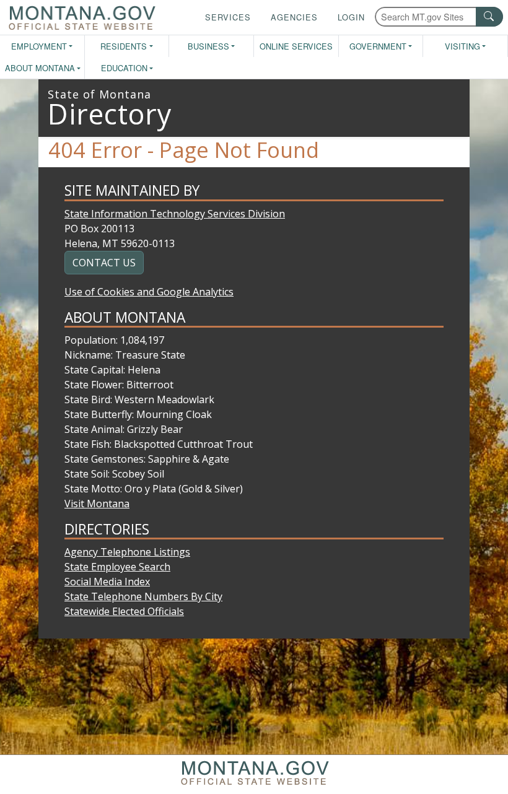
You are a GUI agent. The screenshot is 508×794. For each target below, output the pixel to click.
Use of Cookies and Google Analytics (149, 292)
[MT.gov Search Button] (489, 17)
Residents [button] (123, 46)
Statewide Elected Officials (124, 611)
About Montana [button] (40, 68)
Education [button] (124, 68)
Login (351, 17)
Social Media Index (107, 581)
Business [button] (208, 46)
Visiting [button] (462, 46)
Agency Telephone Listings (127, 552)
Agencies (294, 17)
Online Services (296, 46)
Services (228, 17)
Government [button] (377, 46)
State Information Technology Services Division (174, 213)
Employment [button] (39, 46)
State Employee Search (117, 567)
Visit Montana (96, 503)
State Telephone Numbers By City (143, 596)
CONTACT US (104, 262)
